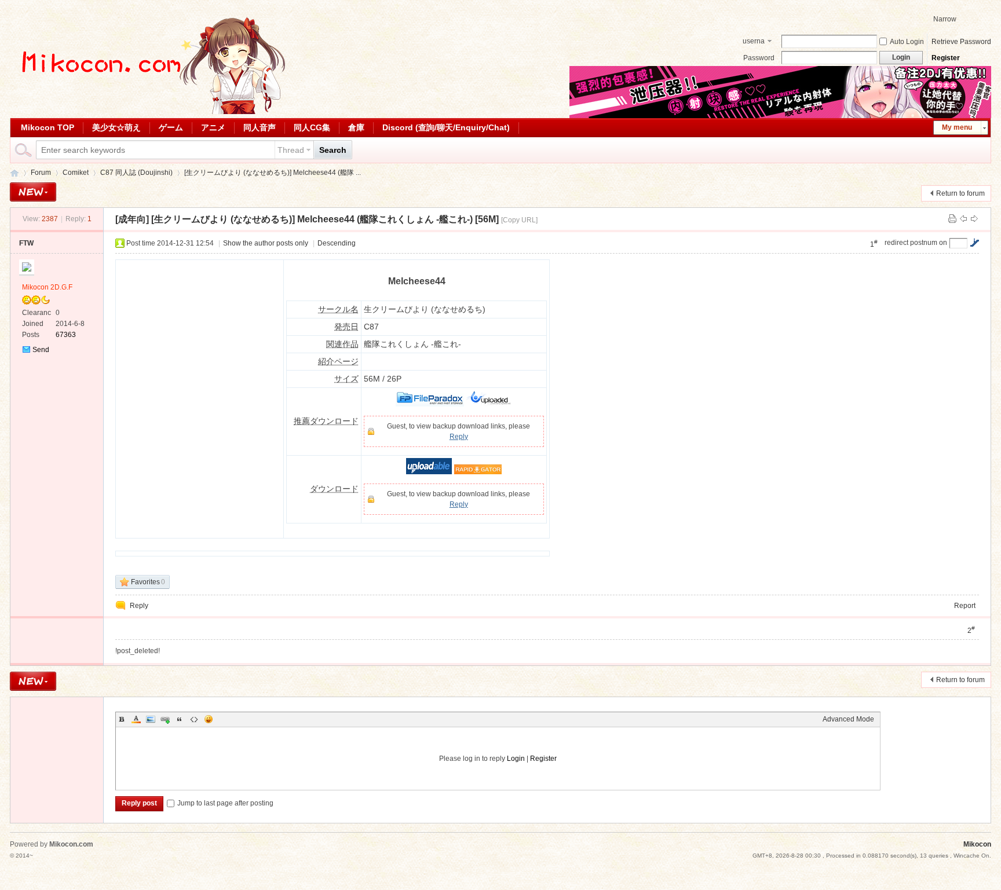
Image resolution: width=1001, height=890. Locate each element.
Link (165, 719)
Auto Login (907, 42)
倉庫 (356, 127)
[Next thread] (974, 219)
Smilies (208, 719)
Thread (290, 150)
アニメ (213, 127)
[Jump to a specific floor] (974, 242)
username (754, 42)
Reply (459, 437)
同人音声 (259, 127)
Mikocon (14, 172)
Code (194, 719)
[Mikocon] (149, 112)
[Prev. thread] (963, 219)
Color (136, 719)
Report (965, 606)
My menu (957, 127)
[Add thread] (33, 192)
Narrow (944, 19)
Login (516, 759)
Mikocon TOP (47, 127)
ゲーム (171, 127)
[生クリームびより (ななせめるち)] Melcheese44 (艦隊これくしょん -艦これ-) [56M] (325, 219)
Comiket (76, 173)
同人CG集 (312, 127)
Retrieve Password (961, 42)
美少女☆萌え (116, 127)
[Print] (952, 219)
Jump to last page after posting (225, 803)
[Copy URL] (519, 220)
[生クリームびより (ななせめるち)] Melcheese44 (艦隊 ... (272, 173)
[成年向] (132, 219)
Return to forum (960, 193)
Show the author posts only (265, 243)
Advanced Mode (848, 719)
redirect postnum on (916, 243)
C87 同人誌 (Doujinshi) (136, 173)
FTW (26, 243)
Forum (41, 173)
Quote (179, 719)
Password (759, 58)
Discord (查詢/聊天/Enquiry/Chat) (446, 127)
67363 (66, 335)
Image (150, 719)
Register (945, 58)
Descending (336, 243)
